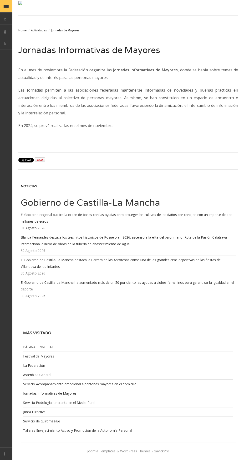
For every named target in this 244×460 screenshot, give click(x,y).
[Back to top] (6, 453)
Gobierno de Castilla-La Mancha (90, 202)
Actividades (39, 30)
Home (22, 30)
